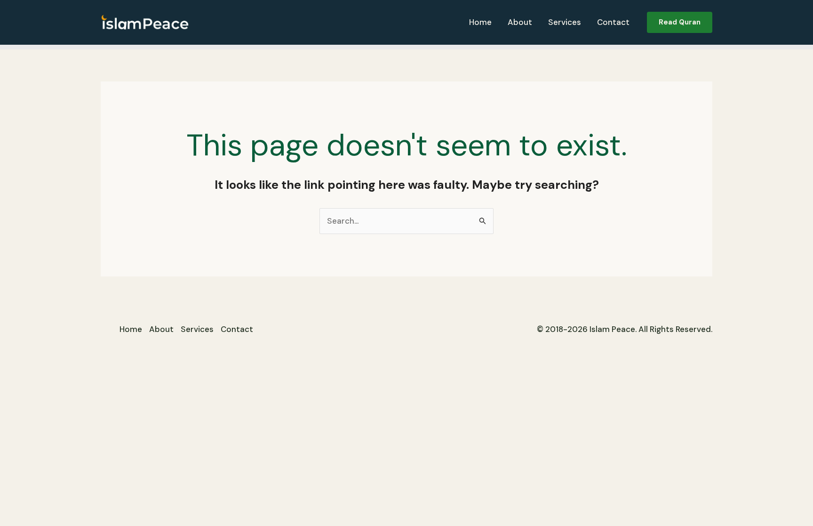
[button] (679, 22)
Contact (613, 22)
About (520, 22)
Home (480, 22)
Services (564, 22)
